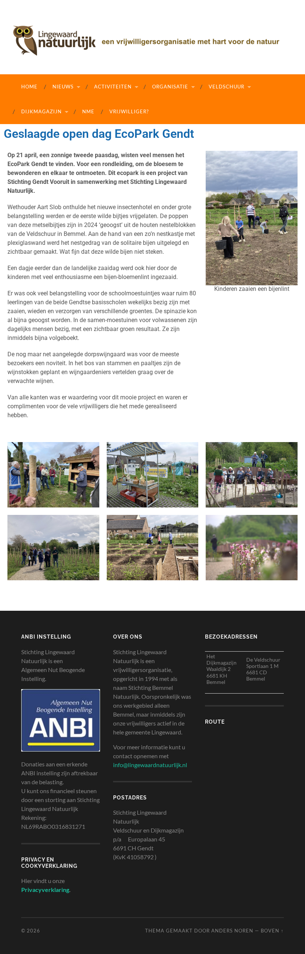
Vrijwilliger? (129, 111)
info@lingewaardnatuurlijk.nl (150, 764)
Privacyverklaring (45, 889)
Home (29, 87)
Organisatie (170, 87)
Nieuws (63, 87)
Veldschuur (226, 87)
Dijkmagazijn (41, 111)
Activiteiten (113, 87)
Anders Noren (232, 931)
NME (88, 111)
